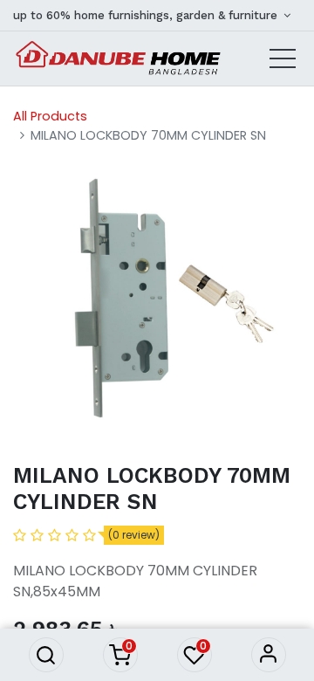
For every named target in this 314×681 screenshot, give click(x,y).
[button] (46, 654)
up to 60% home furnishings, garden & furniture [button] (147, 15)
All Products (50, 116)
